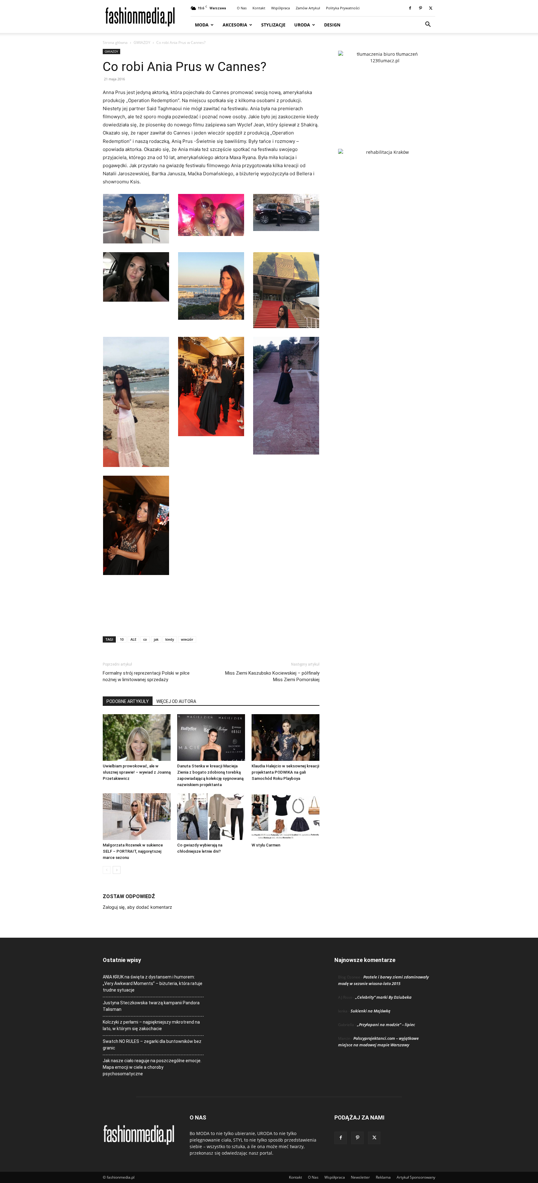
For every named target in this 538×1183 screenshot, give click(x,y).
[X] (430, 8)
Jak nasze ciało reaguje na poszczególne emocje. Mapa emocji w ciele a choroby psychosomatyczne (152, 1067)
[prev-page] (107, 870)
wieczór (187, 639)
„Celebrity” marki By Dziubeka (383, 997)
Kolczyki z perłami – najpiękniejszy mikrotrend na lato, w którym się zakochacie (151, 1025)
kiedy (169, 639)
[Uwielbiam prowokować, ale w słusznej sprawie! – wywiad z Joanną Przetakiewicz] (137, 737)
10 (122, 639)
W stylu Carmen (266, 845)
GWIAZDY (142, 42)
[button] (427, 25)
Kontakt (258, 8)
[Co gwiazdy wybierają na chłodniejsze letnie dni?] (211, 816)
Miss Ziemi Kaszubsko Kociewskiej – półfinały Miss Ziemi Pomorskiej (272, 676)
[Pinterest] (420, 8)
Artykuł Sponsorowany (416, 1177)
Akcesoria (235, 25)
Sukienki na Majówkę (370, 1011)
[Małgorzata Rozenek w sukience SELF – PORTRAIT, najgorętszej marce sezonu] (137, 816)
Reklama (383, 1177)
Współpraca (280, 8)
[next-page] (116, 870)
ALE (133, 639)
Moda (202, 25)
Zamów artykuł (308, 8)
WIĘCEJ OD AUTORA (176, 701)
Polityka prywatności (343, 8)
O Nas (242, 8)
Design (332, 25)
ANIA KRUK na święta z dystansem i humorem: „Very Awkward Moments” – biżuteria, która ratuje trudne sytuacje (152, 983)
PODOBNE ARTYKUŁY (127, 701)
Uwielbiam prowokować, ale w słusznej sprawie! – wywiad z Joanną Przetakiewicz (137, 772)
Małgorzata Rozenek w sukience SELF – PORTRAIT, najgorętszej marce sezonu (133, 851)
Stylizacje (273, 25)
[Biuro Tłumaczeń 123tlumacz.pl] (384, 90)
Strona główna (115, 42)
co (145, 639)
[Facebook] (410, 8)
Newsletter (360, 1177)
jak (156, 639)
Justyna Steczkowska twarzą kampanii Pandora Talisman (151, 1006)
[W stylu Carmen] (285, 816)
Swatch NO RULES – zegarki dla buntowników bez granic (152, 1044)
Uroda (302, 25)
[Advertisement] (211, 615)
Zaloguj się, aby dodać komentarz (137, 907)
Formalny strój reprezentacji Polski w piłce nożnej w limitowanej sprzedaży (146, 676)
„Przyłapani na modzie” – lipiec (386, 1024)
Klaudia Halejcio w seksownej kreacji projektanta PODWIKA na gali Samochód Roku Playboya (285, 772)
